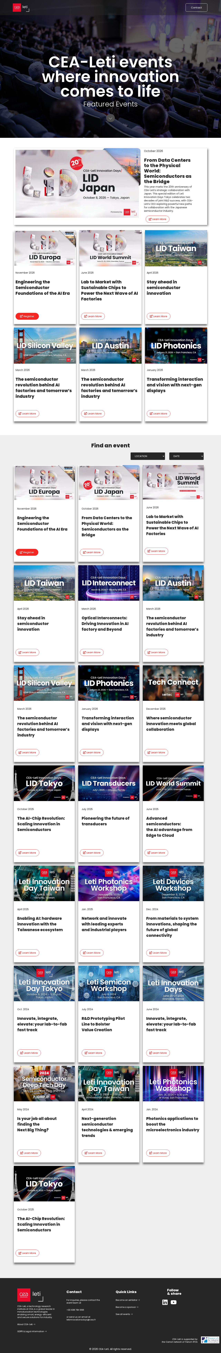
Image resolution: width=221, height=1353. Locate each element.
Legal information (35, 1331)
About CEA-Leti (25, 1324)
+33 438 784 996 (75, 1309)
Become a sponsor (126, 1307)
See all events (123, 1314)
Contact (196, 7)
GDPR (20, 1331)
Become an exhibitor (127, 1300)
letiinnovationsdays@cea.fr (81, 1319)
